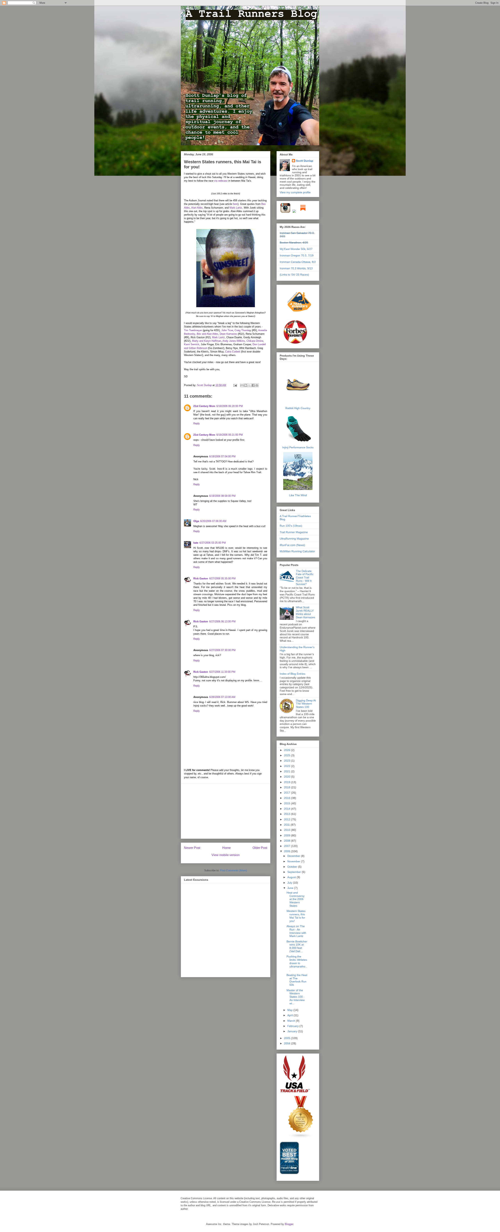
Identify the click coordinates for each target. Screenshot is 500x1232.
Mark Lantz (235, 207)
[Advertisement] (225, 811)
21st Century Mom (204, 406)
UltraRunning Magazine (294, 538)
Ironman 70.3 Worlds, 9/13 (296, 268)
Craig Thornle (242, 330)
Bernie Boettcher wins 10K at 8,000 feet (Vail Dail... (297, 946)
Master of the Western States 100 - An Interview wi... (296, 997)
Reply (196, 423)
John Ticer (227, 330)
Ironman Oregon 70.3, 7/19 (296, 255)
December (294, 855)
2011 (287, 824)
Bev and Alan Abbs (207, 333)
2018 (287, 787)
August (292, 877)
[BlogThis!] (246, 385)
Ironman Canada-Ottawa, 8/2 (298, 261)
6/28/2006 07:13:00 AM (222, 697)
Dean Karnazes (228, 333)
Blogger (289, 1224)
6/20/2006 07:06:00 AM (213, 521)
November (294, 861)
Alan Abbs (197, 207)
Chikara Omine (254, 340)
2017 (287, 792)
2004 (287, 1043)
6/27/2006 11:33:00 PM (222, 671)
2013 (287, 813)
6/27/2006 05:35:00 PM (222, 578)
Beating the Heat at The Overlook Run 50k (297, 979)
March (291, 1020)
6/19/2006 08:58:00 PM (222, 495)
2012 (287, 819)
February (293, 1026)
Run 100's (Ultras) (291, 525)
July (290, 882)
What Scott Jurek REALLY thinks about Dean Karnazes (305, 612)
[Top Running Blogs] (301, 1137)
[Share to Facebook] (253, 385)
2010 (287, 829)
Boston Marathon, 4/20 (294, 242)
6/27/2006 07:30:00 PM (222, 650)
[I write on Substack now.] (303, 212)
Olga (196, 521)
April (290, 1015)
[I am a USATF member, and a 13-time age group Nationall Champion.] (295, 1091)
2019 (287, 782)
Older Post (260, 847)
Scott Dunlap (204, 385)
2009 (287, 835)
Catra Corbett (232, 351)
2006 (287, 851)
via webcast (221, 180)
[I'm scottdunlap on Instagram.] (286, 212)
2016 (287, 797)
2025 (287, 755)
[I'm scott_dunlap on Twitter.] (294, 212)
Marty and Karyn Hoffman (206, 340)
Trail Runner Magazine (294, 532)
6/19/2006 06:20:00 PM (229, 406)
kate (195, 542)
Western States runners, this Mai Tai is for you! (296, 915)
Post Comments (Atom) (233, 870)
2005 (287, 1038)
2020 (287, 776)
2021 (287, 771)
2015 (287, 803)
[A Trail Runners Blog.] (300, 317)
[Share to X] (249, 385)
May (290, 1010)
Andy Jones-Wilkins (233, 340)
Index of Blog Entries (292, 673)
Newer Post (192, 847)
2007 (287, 846)
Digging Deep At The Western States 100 (306, 704)
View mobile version (226, 855)
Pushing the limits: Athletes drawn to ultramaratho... (297, 963)
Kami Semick (191, 344)
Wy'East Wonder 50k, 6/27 (296, 249)
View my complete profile (295, 192)
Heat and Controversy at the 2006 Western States (295, 899)
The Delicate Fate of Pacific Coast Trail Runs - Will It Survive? (304, 577)
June (290, 887)
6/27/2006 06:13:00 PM (222, 621)
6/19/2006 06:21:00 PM (229, 434)
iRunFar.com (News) (292, 545)
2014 (287, 808)
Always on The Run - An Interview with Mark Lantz (296, 931)
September (294, 871)
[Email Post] (235, 385)
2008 (287, 840)
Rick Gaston (200, 578)
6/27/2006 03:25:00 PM (212, 542)
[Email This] (242, 385)
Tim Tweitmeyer (193, 330)
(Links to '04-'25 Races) (294, 274)
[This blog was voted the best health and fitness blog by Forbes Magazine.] (298, 343)
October (292, 866)
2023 (287, 760)
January (292, 1031)
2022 (287, 766)
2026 (287, 750)
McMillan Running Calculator (297, 551)
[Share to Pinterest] (257, 385)
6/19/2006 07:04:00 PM (222, 456)
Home (226, 847)
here (235, 204)
